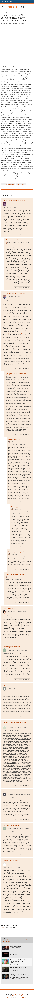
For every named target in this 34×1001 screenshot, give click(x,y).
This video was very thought (11, 825)
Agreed (5, 791)
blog (4, 685)
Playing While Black (9, 608)
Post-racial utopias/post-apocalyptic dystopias (17, 373)
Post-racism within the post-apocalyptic (15, 293)
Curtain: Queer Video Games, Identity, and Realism (20, 953)
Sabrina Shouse (11, 794)
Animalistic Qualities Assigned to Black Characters (15, 723)
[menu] (2, 6)
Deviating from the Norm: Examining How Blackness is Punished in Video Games (19, 961)
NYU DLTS (23, 997)
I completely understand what (12, 647)
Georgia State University (24, 442)
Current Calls (16, 992)
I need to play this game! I (16, 552)
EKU (14, 688)
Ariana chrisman (12, 864)
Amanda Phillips (15, 970)
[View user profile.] (4, 204)
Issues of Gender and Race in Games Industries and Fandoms (16, 940)
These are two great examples (15, 574)
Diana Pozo (11, 204)
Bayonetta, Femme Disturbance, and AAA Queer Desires (19, 968)
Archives (23, 992)
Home (10, 992)
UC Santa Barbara (19, 204)
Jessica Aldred (12, 377)
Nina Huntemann (12, 611)
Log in (30, 1)
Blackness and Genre (14, 439)
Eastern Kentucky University (18, 23)
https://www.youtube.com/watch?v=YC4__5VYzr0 (14, 333)
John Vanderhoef (12, 296)
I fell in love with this (12, 240)
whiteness (4, 184)
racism (17, 184)
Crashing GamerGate (15, 946)
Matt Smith (14, 442)
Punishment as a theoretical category (14, 200)
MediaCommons (19, 994)
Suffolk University (22, 611)
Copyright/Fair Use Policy (17, 995)
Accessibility (10, 997)
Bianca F (10, 688)
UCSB (19, 296)
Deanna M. (10, 727)
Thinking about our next (10, 861)
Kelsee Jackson (11, 650)
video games (11, 184)
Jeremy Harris (11, 828)
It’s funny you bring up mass (20, 507)
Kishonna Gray (6, 23)
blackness (23, 184)
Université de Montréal (22, 377)
